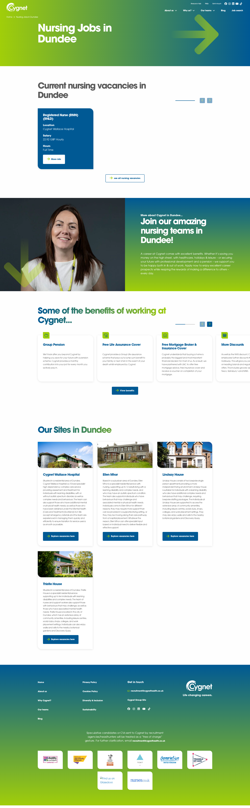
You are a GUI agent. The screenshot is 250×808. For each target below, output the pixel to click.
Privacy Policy (90, 682)
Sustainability (89, 710)
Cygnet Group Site (136, 700)
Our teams (43, 710)
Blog (223, 11)
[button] (209, 324)
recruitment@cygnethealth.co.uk (148, 741)
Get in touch (216, 4)
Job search (237, 11)
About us (42, 692)
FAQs (206, 4)
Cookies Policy (90, 692)
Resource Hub (196, 4)
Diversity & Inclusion (93, 701)
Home (9, 17)
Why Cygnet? (44, 701)
